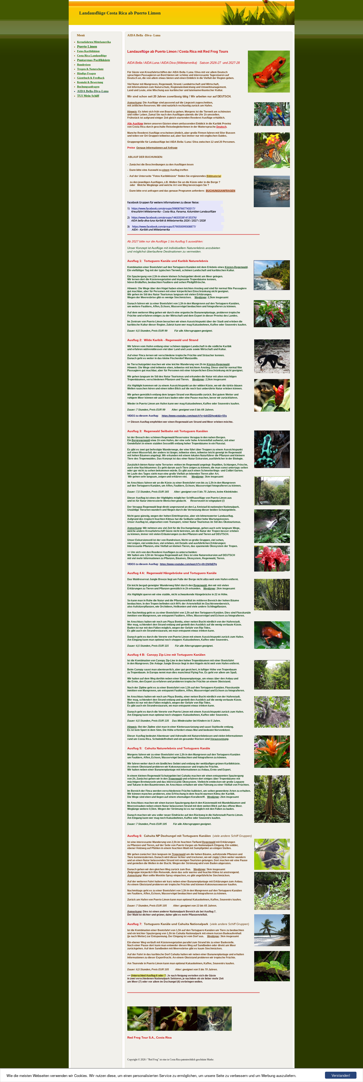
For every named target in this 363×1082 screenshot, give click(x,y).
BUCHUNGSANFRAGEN (220, 190)
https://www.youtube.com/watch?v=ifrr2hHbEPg (188, 564)
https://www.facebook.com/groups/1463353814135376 (164, 217)
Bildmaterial (213, 176)
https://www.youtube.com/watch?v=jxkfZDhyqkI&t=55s (194, 415)
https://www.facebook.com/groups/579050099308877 (163, 226)
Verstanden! (340, 1075)
